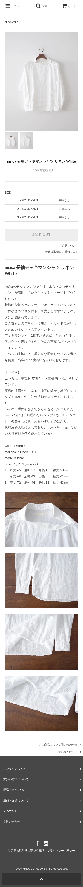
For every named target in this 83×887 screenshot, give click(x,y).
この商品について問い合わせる (58, 744)
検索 (44, 6)
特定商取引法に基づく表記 (61, 251)
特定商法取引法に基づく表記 (26, 850)
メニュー (16, 6)
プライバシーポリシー (61, 850)
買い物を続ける (68, 752)
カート (72, 6)
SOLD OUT (41, 234)
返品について (70, 245)
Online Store (10, 21)
